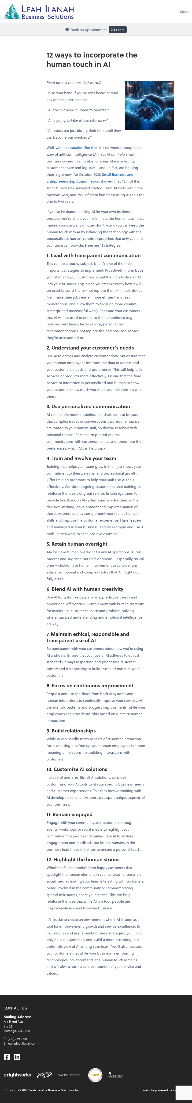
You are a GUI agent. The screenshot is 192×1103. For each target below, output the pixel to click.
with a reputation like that (76, 147)
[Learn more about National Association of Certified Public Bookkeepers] (70, 1075)
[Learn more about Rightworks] (17, 1075)
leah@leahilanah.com (22, 1043)
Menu (184, 11)
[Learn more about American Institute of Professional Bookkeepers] (95, 1075)
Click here (118, 29)
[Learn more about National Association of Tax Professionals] (44, 1075)
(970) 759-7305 (17, 1038)
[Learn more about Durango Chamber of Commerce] (115, 1075)
